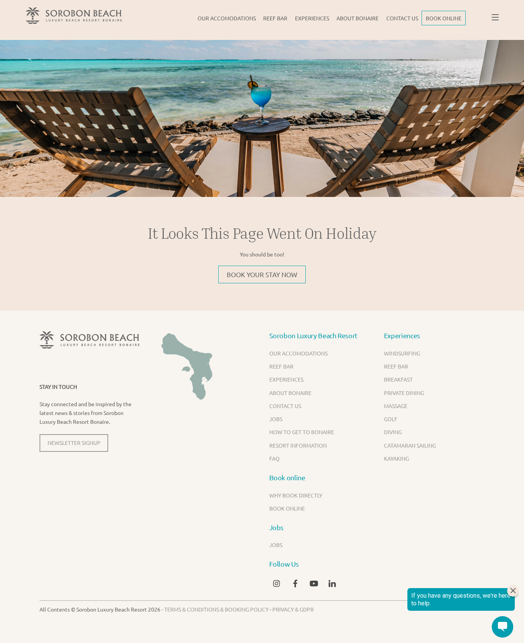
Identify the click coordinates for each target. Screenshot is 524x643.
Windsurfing (402, 353)
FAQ (274, 458)
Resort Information (298, 445)
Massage (395, 405)
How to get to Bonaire (301, 431)
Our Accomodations (227, 18)
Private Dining (404, 392)
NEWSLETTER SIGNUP (74, 442)
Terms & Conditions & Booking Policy (216, 609)
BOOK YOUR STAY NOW (262, 274)
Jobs (275, 418)
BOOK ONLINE (443, 18)
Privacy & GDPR (293, 609)
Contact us (402, 18)
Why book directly (295, 495)
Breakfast (398, 379)
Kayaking (396, 458)
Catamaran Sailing (410, 445)
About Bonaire (357, 18)
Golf (390, 418)
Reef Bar (275, 18)
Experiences (312, 18)
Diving (393, 431)
